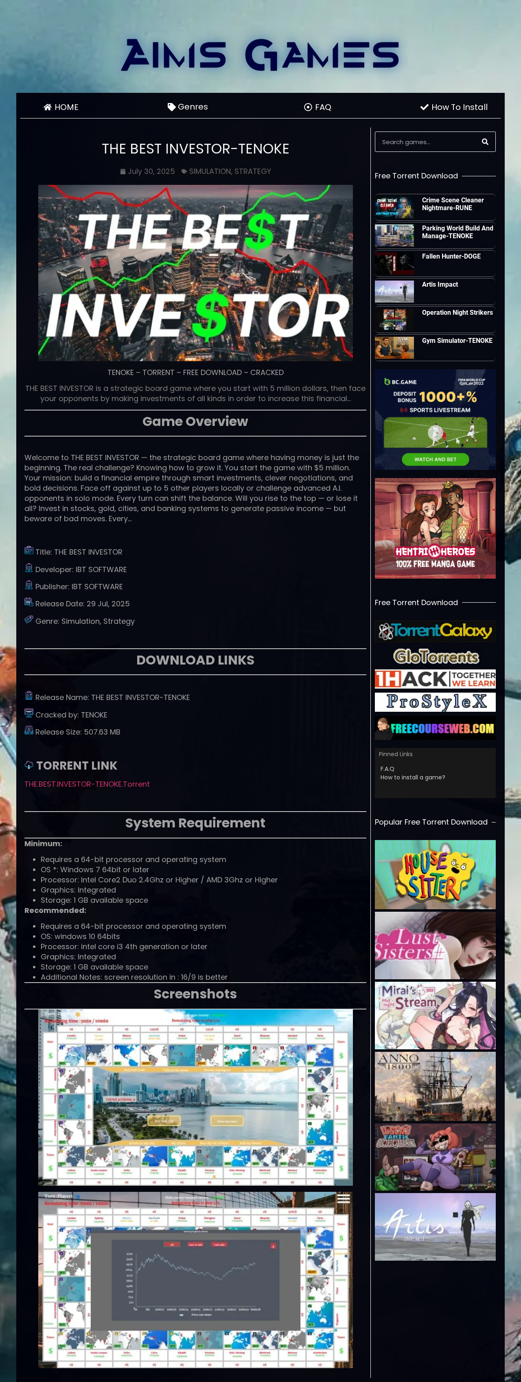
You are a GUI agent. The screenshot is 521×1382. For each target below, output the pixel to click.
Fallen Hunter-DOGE (451, 256)
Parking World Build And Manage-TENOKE (457, 232)
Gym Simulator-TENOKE (457, 340)
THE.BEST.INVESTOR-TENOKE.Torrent (87, 784)
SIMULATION (210, 171)
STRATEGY (252, 171)
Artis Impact (440, 284)
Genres (193, 106)
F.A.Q (387, 769)
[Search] (485, 141)
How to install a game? (413, 777)
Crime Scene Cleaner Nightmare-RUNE (453, 204)
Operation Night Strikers (457, 312)
